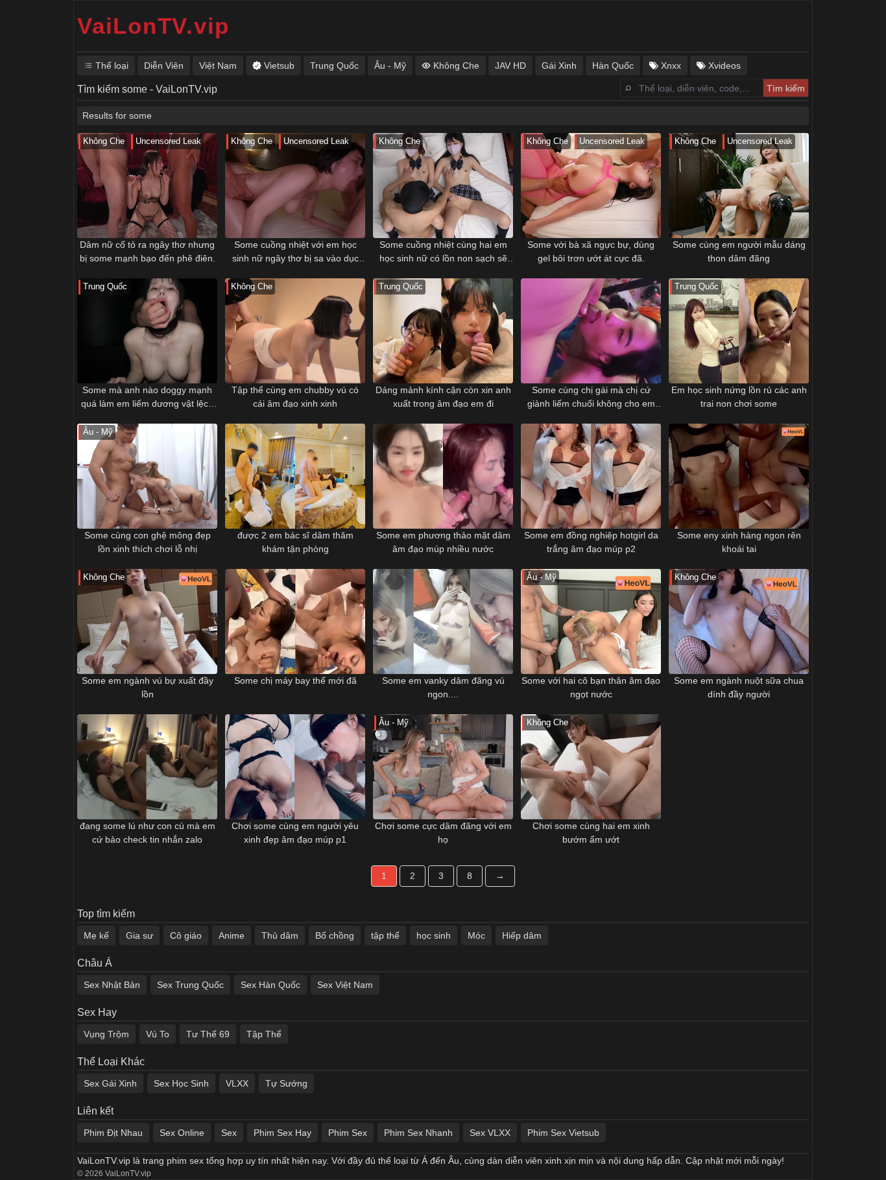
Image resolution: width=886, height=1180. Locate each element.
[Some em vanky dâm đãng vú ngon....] (443, 621)
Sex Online (182, 1132)
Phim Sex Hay (282, 1132)
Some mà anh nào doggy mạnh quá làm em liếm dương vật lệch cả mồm (147, 398)
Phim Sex (347, 1132)
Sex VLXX (490, 1132)
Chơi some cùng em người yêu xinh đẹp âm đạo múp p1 (295, 833)
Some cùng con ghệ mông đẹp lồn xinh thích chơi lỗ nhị (147, 542)
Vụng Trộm (106, 1034)
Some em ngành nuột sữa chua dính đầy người (739, 687)
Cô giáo (186, 935)
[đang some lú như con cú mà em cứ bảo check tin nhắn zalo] (147, 766)
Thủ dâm (279, 935)
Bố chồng (334, 935)
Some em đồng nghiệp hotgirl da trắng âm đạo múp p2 (591, 542)
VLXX (237, 1083)
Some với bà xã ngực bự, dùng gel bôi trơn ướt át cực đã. (590, 251)
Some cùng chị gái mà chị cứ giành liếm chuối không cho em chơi (591, 398)
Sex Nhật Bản (112, 985)
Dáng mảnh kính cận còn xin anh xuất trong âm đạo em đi (443, 397)
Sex (229, 1132)
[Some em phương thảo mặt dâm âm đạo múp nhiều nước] (443, 476)
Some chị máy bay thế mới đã (295, 680)
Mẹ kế (96, 935)
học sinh (433, 935)
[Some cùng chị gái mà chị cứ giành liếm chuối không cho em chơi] (591, 330)
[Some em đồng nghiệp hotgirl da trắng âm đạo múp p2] (591, 476)
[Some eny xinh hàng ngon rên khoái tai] (739, 476)
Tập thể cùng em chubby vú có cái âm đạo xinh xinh (295, 397)
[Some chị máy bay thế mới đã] (295, 621)
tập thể (385, 935)
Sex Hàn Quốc (270, 985)
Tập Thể (263, 1034)
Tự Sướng (286, 1083)
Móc (476, 935)
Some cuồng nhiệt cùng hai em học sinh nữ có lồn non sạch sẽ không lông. (443, 252)
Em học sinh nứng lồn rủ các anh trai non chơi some (739, 397)
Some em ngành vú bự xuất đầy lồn (147, 687)
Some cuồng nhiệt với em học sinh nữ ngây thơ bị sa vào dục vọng (295, 252)
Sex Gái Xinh (110, 1083)
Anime (232, 935)
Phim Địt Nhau (113, 1132)
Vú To (157, 1034)
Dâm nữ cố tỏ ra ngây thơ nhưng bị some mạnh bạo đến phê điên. (147, 251)
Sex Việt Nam (345, 985)
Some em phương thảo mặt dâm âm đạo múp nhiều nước (443, 542)
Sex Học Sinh (181, 1083)
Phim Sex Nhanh (418, 1132)
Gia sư (139, 935)
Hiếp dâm (522, 935)
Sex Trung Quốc (190, 985)
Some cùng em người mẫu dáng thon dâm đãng (739, 251)
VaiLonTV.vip (153, 25)
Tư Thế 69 (208, 1034)
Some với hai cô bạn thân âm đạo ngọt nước (590, 687)
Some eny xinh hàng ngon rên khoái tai (739, 542)
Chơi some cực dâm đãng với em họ (443, 833)
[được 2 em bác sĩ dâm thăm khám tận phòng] (295, 476)
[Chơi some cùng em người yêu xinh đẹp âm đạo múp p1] (295, 766)
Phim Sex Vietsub (563, 1132)
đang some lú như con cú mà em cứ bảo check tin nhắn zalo (147, 833)
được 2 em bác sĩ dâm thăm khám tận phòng (295, 542)
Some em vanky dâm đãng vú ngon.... (443, 687)
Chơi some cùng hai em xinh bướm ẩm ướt (591, 833)
